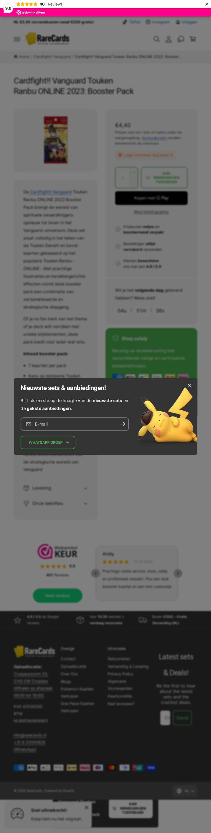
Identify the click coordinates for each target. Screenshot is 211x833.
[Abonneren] (123, 424)
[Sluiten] (189, 385)
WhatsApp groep (46, 442)
